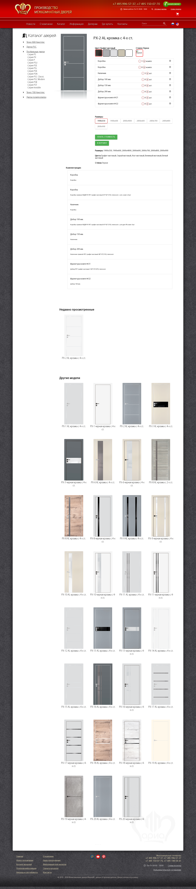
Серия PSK (32, 71)
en (177, 24)
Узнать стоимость (106, 137)
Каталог (61, 24)
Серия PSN (32, 74)
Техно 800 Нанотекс (36, 42)
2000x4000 (127, 121)
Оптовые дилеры (159, 9)
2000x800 (166, 121)
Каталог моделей (24, 865)
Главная (19, 857)
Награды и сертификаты (27, 873)
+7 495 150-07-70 (148, 4)
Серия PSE (32, 66)
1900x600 (114, 121)
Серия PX (31, 57)
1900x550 (101, 121)
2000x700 (153, 121)
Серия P (31, 60)
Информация (77, 24)
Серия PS (31, 54)
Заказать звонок (174, 2)
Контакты (122, 24)
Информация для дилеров (54, 865)
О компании (46, 24)
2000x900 (101, 127)
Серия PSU (32, 63)
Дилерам (92, 24)
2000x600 (141, 121)
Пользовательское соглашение (167, 870)
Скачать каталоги (50, 869)
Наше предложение (52, 861)
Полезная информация (26, 869)
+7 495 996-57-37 (124, 4)
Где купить (107, 24)
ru (173, 24)
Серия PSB (32, 82)
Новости (30, 24)
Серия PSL (32, 68)
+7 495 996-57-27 (172, 858)
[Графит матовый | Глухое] (74, 62)
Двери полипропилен (36, 97)
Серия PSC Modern (36, 79)
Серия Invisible (34, 88)
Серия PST (32, 85)
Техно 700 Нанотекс (36, 92)
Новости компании (24, 861)
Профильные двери (36, 52)
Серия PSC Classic (35, 77)
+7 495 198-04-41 (172, 861)
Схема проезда (176, 9)
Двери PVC (32, 47)
